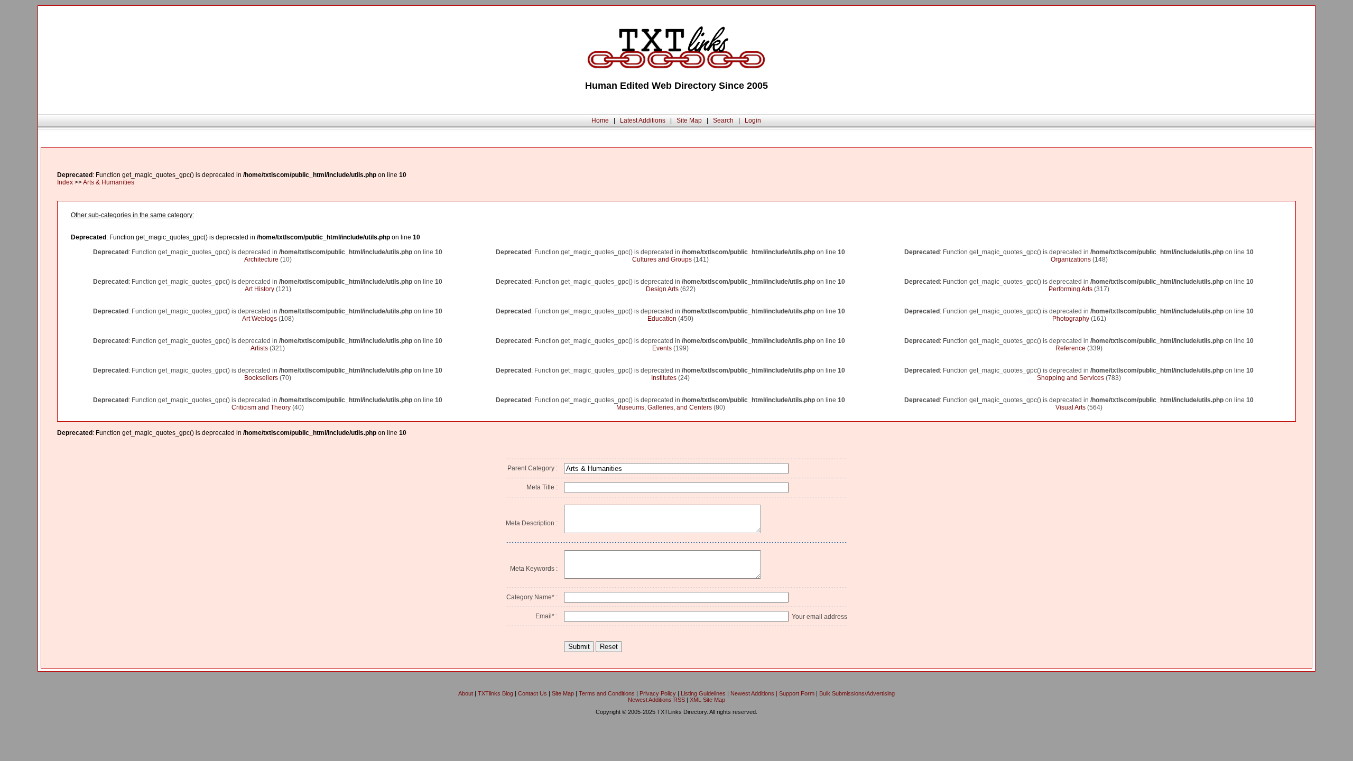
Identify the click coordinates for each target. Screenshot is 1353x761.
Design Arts (662, 289)
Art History (259, 289)
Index (65, 182)
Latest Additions (642, 120)
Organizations (1071, 259)
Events (662, 348)
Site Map (689, 120)
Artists (259, 348)
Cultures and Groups (662, 259)
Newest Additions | (754, 693)
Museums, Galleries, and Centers (664, 407)
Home (600, 120)
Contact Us (532, 693)
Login (753, 120)
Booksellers (261, 378)
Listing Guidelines (703, 693)
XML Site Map (707, 700)
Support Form (796, 693)
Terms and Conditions (607, 693)
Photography (1070, 318)
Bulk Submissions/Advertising (857, 693)
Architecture (261, 259)
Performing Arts (1070, 289)
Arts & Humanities (108, 182)
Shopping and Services (1070, 378)
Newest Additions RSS (656, 700)
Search (723, 120)
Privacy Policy (658, 693)
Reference (1070, 348)
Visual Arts (1070, 407)
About (465, 693)
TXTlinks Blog (495, 693)
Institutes (663, 378)
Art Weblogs (259, 318)
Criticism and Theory (261, 407)
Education (661, 318)
